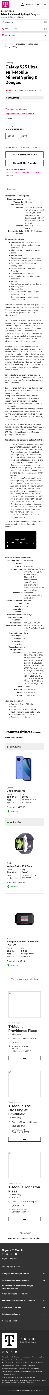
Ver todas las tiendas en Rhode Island (24, 1238)
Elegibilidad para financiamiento (19, 113)
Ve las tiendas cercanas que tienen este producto (22, 173)
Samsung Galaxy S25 (14, 427)
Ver (24, 1058)
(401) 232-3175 (18, 1126)
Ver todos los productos (24, 979)
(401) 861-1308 (19, 1206)
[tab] (11, 189)
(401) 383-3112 (18, 1042)
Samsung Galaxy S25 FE (15, 429)
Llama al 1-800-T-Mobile (24, 163)
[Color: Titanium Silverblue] (7, 123)
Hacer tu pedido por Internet (24, 155)
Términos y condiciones (16, 109)
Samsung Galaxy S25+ (33, 427)
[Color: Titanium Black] (12, 123)
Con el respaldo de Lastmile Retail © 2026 (25, 1390)
